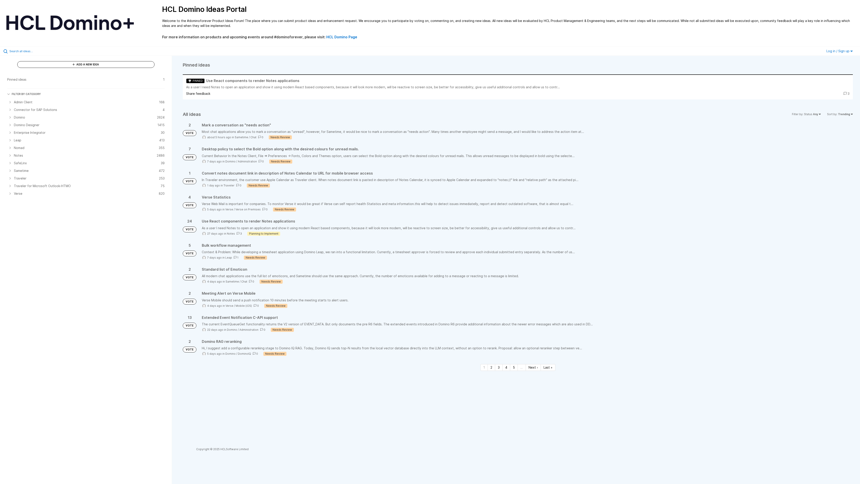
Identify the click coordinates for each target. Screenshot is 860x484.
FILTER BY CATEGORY (26, 94)
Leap (228, 257)
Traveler (229, 185)
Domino (230, 161)
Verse (229, 209)
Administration (247, 161)
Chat (253, 137)
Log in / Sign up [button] (838, 51)
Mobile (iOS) (244, 305)
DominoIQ (244, 353)
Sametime (241, 137)
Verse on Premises (248, 209)
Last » (548, 367)
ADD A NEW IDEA (87, 64)
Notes (231, 233)
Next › (533, 367)
